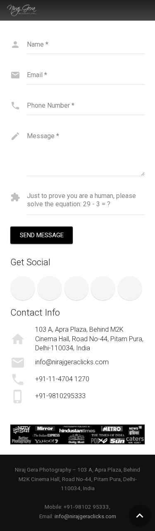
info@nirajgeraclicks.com (85, 516)
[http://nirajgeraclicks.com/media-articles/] (77, 435)
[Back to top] (140, 516)
